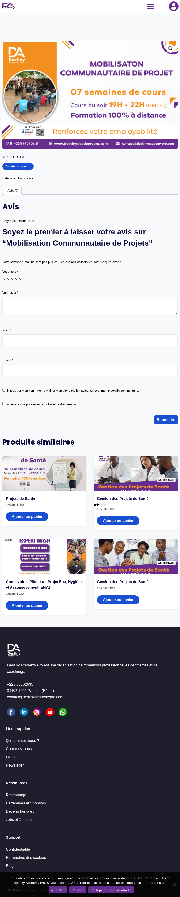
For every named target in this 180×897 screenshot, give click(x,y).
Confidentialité (18, 849)
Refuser (78, 890)
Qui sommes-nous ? (22, 741)
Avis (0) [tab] (13, 190)
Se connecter (174, 6)
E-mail (7, 360)
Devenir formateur (21, 811)
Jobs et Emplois (19, 820)
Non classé (25, 178)
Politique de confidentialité (111, 890)
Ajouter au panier (17, 166)
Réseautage (16, 795)
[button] (170, 48)
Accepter (58, 890)
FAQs (10, 757)
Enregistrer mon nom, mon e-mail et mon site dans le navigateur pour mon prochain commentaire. (72, 390)
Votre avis (10, 292)
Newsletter (15, 765)
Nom (6, 330)
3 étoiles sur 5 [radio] (11, 279)
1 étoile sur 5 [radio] (3, 279)
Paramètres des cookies (26, 858)
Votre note (10, 271)
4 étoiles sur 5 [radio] (15, 279)
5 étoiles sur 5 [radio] (19, 279)
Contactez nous (19, 749)
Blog (10, 866)
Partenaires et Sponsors (26, 803)
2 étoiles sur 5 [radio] (7, 279)
